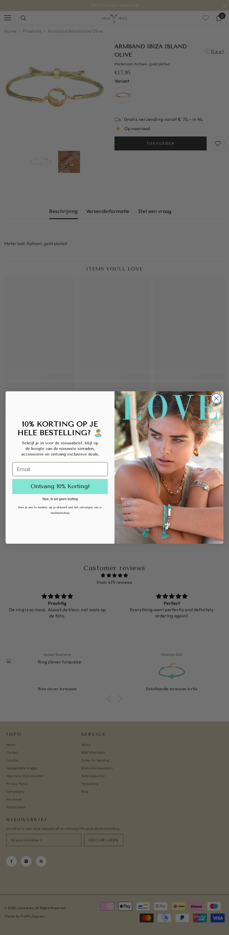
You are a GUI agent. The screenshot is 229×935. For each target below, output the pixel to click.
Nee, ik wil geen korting (60, 499)
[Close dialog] (216, 398)
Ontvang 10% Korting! (60, 486)
